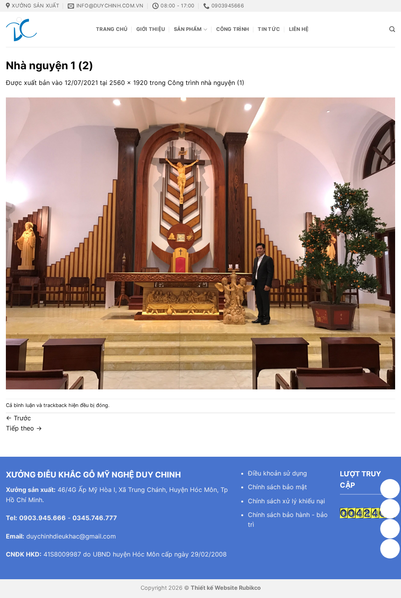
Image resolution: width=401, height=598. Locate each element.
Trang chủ (111, 29)
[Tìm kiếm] (392, 29)
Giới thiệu (150, 29)
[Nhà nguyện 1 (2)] (200, 243)
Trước (18, 418)
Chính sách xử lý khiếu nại (286, 501)
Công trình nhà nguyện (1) (206, 82)
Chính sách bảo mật (277, 487)
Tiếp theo (24, 428)
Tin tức (269, 29)
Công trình (232, 29)
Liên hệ (299, 29)
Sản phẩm (188, 29)
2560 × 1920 (128, 82)
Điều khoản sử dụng (277, 473)
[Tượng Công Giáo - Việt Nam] (45, 29)
